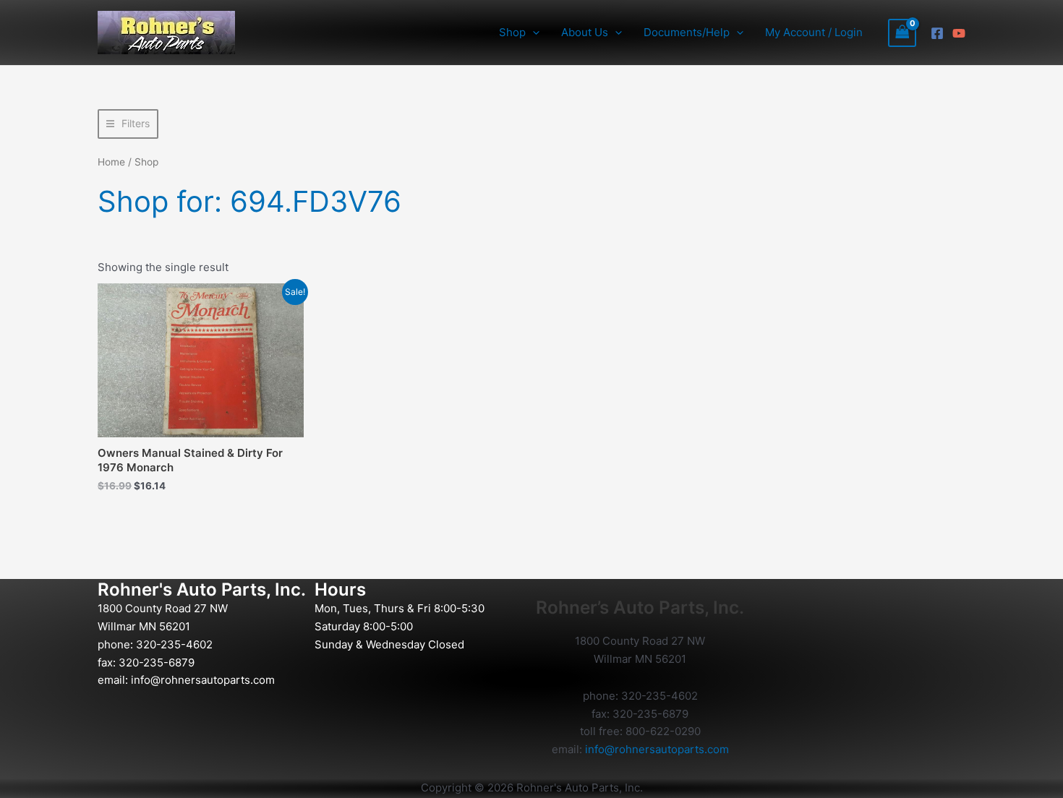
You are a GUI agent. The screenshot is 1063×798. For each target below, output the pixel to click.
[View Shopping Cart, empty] (902, 33)
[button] (532, 32)
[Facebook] (937, 33)
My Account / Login (814, 32)
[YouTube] (958, 33)
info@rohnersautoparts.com (203, 680)
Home (111, 162)
